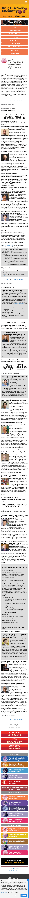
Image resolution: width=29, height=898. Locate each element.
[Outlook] (11, 724)
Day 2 (11, 100)
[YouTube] (14, 724)
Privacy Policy (4, 892)
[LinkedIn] (17, 724)
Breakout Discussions (8, 245)
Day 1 (7, 100)
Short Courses (7, 275)
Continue (23, 895)
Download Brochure (18, 100)
